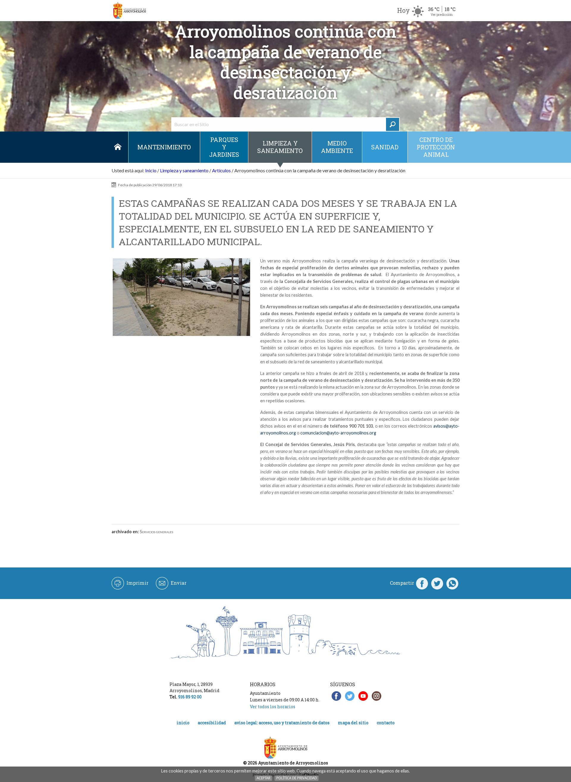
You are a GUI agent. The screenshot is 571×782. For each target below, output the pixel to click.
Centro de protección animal (436, 147)
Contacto (386, 722)
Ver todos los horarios (272, 706)
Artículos (221, 170)
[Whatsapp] (452, 583)
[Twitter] (437, 583)
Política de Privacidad (296, 778)
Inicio (117, 147)
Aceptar (263, 778)
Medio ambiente (337, 146)
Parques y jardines (224, 147)
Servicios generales (156, 531)
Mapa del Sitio (353, 722)
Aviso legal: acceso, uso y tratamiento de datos (282, 722)
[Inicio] (129, 10)
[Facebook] (422, 583)
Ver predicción (442, 14)
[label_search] (392, 124)
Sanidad (385, 147)
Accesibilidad (212, 722)
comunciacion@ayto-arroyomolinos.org (338, 432)
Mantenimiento (164, 147)
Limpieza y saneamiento (280, 146)
